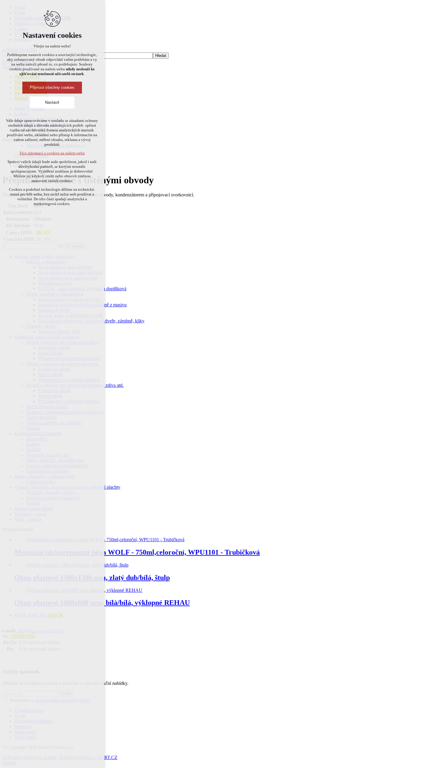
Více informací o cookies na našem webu (52, 153)
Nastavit (52, 102)
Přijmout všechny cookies (52, 87)
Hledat (160, 55)
